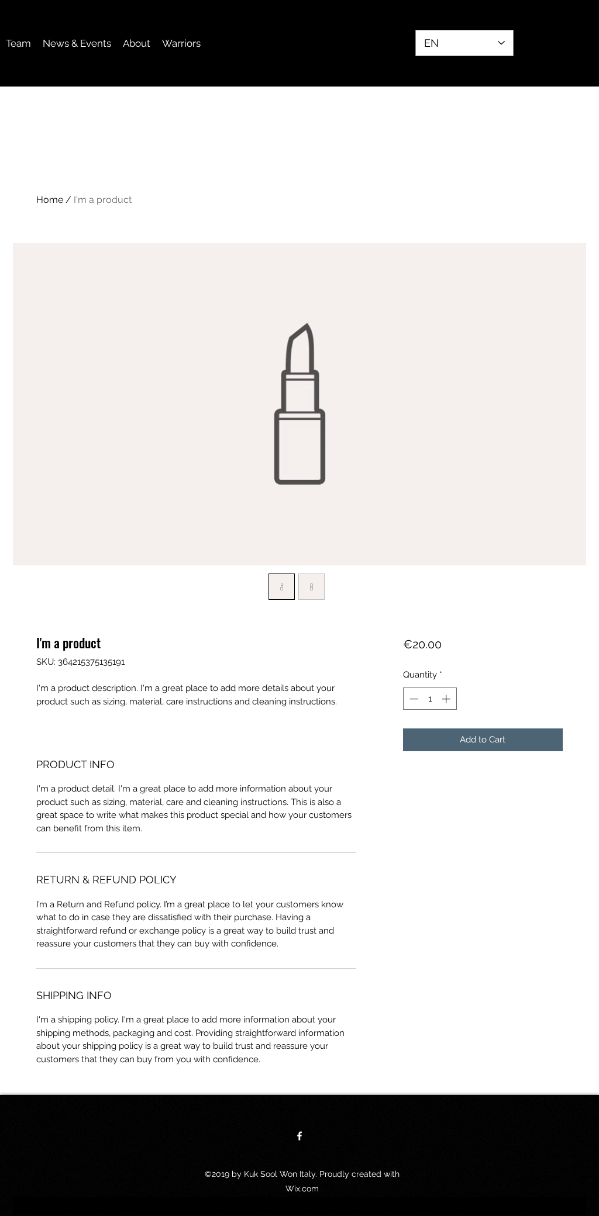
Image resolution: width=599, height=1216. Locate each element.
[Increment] (447, 699)
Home (49, 199)
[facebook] (299, 1136)
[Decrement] (413, 699)
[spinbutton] (429, 699)
